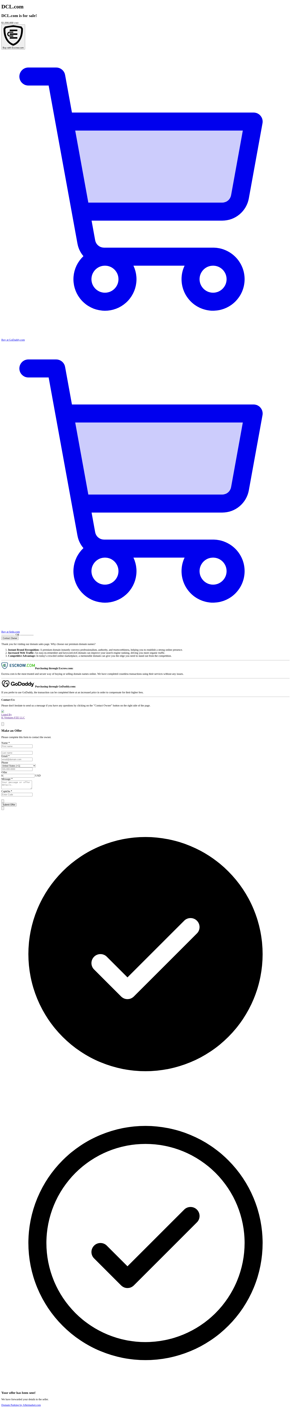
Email (5, 756)
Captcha (6, 791)
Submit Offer (9, 804)
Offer (4, 772)
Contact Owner (10, 638)
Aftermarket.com (21, 1405)
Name (5, 742)
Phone (4, 762)
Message (7, 778)
